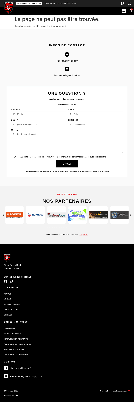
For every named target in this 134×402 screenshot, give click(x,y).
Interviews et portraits (16, 339)
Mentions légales (11, 395)
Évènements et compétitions (18, 344)
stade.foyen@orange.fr (67, 61)
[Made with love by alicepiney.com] (129, 391)
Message (15, 130)
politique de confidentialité (69, 171)
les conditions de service (91, 171)
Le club (7, 299)
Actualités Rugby (12, 334)
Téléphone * (73, 120)
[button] (124, 11)
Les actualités (11, 310)
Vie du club (9, 329)
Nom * (71, 110)
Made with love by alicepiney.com (113, 391)
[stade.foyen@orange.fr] (67, 54)
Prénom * (15, 110)
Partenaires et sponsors (16, 355)
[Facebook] (122, 3)
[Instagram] (129, 3)
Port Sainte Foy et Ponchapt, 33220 (26, 376)
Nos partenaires (12, 304)
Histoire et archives (14, 350)
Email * (14, 120)
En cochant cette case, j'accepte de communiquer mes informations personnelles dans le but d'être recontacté (60, 157)
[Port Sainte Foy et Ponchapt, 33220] (6, 376)
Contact (8, 315)
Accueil (7, 294)
